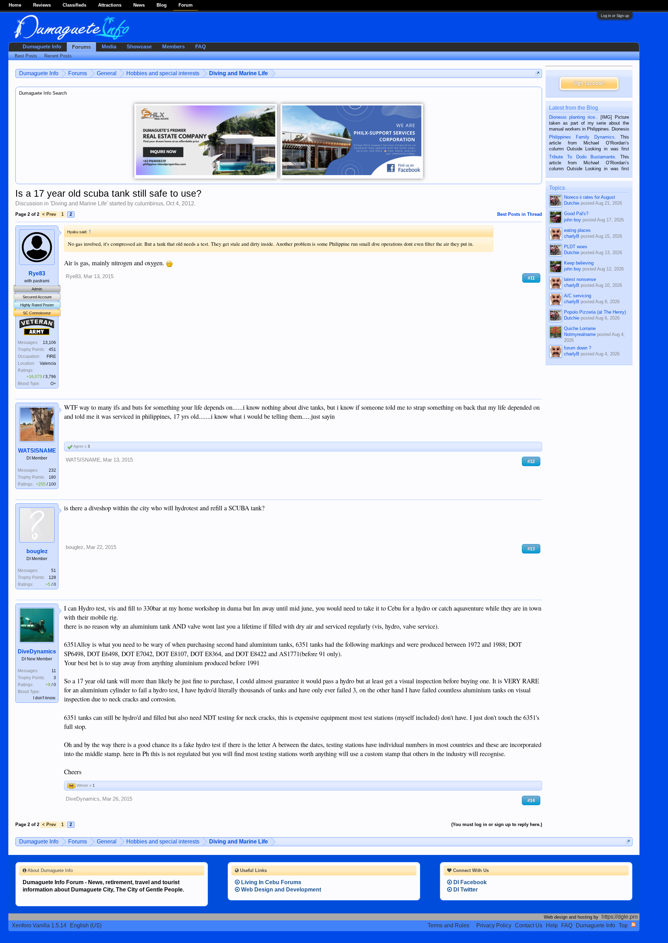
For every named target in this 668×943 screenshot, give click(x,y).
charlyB (571, 236)
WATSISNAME (37, 451)
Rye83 (37, 273)
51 (53, 570)
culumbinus (149, 203)
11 (53, 670)
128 (52, 577)
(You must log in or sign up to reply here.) (496, 824)
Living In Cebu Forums (270, 882)
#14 (531, 800)
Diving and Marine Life (79, 203)
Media (109, 46)
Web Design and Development (280, 890)
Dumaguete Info (42, 46)
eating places (577, 230)
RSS (633, 924)
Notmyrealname (580, 334)
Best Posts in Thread (519, 214)
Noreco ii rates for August (589, 197)
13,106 (49, 342)
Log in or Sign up (615, 16)
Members (173, 46)
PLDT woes (575, 246)
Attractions (109, 5)
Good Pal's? (576, 213)
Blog (162, 5)
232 (52, 470)
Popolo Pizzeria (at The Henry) (595, 312)
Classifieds (74, 5)
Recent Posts (58, 55)
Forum (185, 5)
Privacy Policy (493, 925)
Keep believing (579, 263)
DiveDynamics (37, 651)
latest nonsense (580, 279)
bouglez (37, 551)
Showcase (139, 46)
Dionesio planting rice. (572, 117)
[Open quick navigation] (537, 73)
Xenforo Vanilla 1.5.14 (39, 925)
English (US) (86, 925)
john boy (572, 219)
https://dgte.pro (620, 917)
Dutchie (571, 203)
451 (52, 349)
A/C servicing (577, 295)
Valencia (48, 363)
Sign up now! (589, 83)
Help (552, 925)
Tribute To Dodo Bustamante (582, 156)
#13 (531, 548)
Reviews (42, 5)
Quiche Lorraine (580, 328)
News (139, 5)
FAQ (200, 46)
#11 (531, 278)
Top (623, 925)
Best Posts (26, 55)
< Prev (49, 214)
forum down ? (577, 348)
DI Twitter (465, 890)
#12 (531, 461)
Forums (81, 47)
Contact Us (528, 925)
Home (15, 5)
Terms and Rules (448, 925)
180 (52, 477)
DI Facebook (469, 882)
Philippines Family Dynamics (581, 137)
